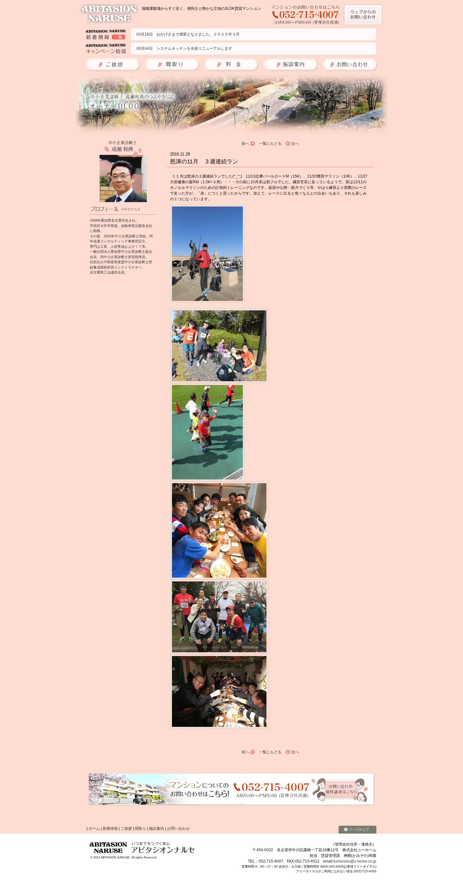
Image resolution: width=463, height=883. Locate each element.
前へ (245, 143)
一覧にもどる (270, 143)
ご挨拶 (126, 828)
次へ (295, 143)
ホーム (94, 828)
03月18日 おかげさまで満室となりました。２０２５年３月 (188, 34)
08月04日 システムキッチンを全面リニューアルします (184, 48)
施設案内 (156, 828)
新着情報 (110, 828)
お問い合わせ (178, 828)
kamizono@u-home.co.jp (355, 861)
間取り (140, 828)
